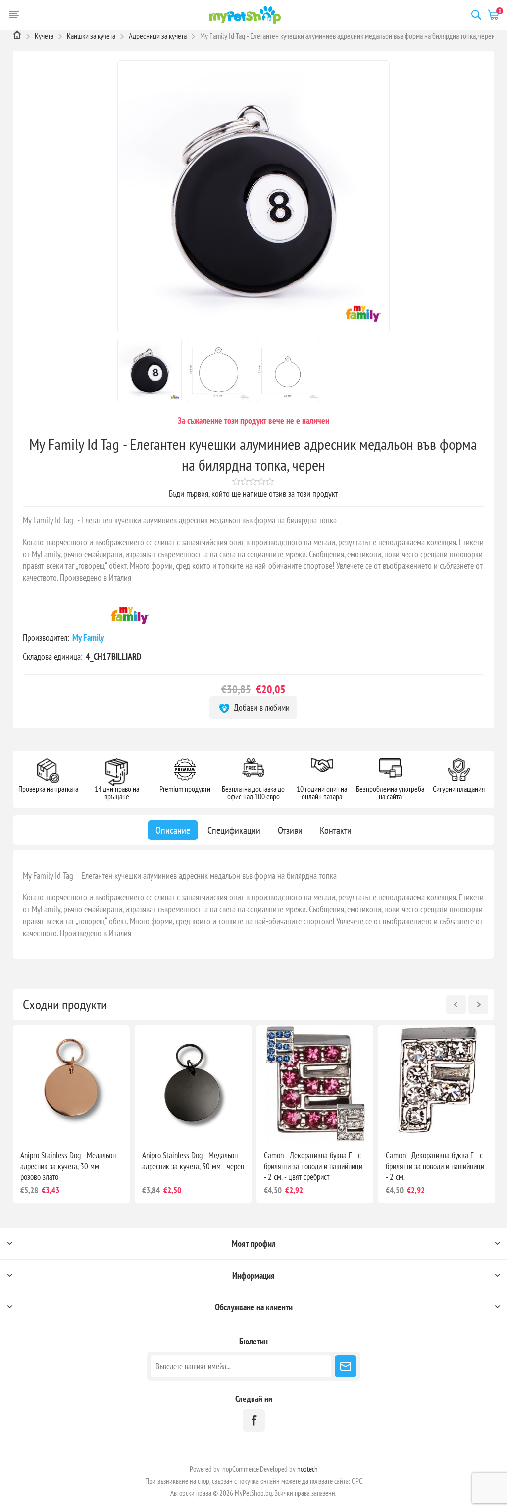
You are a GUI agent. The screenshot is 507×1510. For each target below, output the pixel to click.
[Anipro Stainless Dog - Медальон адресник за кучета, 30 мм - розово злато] (71, 1083)
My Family (88, 637)
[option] (71, 1114)
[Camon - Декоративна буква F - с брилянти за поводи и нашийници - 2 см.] (436, 1083)
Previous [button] (456, 1004)
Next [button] (478, 1004)
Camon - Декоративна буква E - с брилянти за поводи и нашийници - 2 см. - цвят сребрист (313, 1166)
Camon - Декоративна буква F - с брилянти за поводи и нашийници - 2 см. (435, 1166)
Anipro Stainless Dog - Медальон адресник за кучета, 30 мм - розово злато (68, 1166)
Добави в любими (261, 707)
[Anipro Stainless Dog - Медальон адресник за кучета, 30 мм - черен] (193, 1083)
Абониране (345, 1366)
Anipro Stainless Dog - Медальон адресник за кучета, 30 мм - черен (193, 1161)
